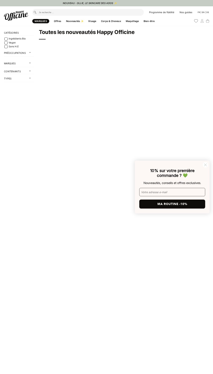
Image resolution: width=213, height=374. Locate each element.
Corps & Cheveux (111, 21)
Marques (41, 21)
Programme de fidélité (161, 12)
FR (199, 12)
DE (207, 12)
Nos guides (186, 12)
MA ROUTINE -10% (172, 204)
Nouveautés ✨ (75, 21)
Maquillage (132, 21)
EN (203, 12)
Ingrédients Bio (17, 38)
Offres (57, 21)
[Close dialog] (205, 165)
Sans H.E (14, 46)
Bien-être (149, 21)
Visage (92, 21)
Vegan (12, 42)
